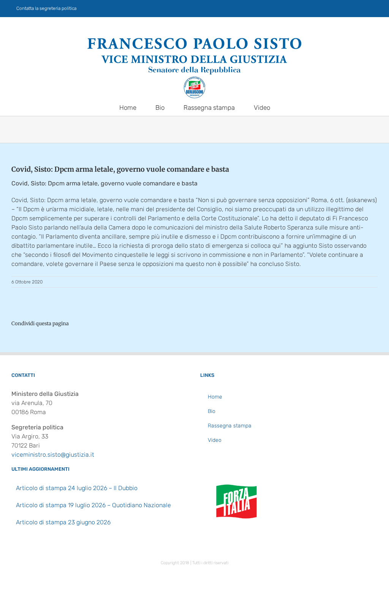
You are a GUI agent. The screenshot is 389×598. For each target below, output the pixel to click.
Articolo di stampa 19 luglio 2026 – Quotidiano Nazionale (93, 505)
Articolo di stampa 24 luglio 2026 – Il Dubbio (77, 488)
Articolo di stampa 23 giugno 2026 (63, 522)
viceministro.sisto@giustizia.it (52, 454)
